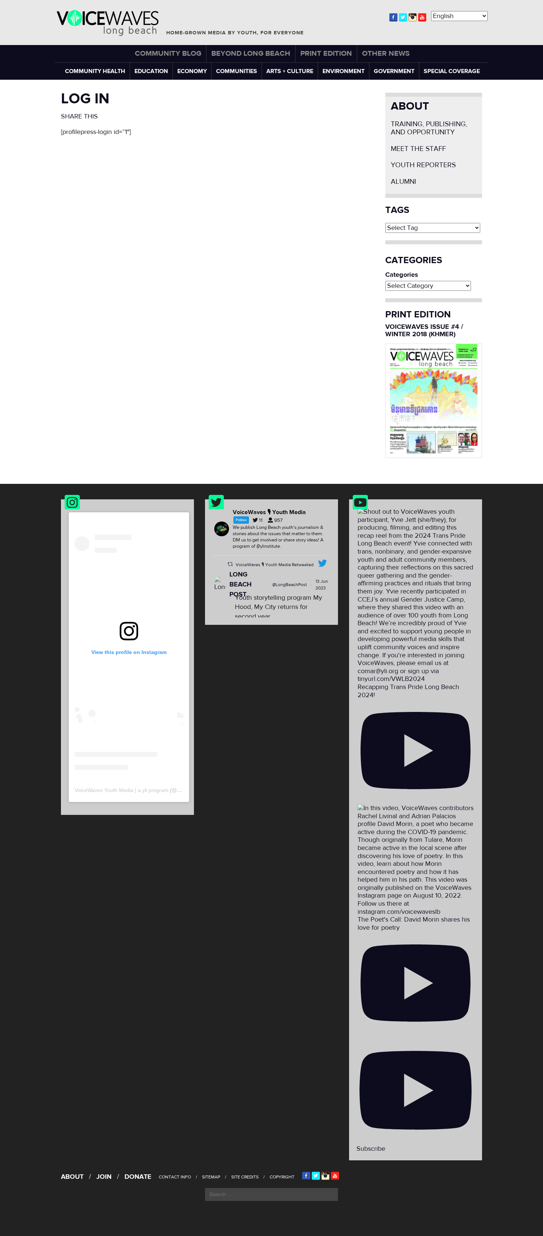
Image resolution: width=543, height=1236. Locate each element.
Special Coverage (452, 71)
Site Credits (245, 1177)
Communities (236, 71)
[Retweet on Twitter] (230, 564)
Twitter (403, 17)
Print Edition (326, 53)
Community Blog (168, 53)
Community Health (95, 71)
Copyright (282, 1177)
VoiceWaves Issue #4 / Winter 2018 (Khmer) (424, 330)
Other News (386, 53)
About (410, 106)
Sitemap (211, 1177)
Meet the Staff (418, 149)
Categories (401, 275)
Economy (192, 71)
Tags (397, 210)
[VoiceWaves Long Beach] (110, 23)
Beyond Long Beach (250, 53)
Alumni (403, 182)
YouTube (422, 17)
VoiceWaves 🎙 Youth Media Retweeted (275, 565)
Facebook (393, 17)
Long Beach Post (240, 584)
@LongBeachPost (289, 585)
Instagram (412, 17)
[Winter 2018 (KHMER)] (433, 400)
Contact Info (175, 1177)
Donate (137, 1177)
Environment (343, 71)
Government (394, 71)
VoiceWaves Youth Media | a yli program (121, 790)
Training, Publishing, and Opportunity (429, 128)
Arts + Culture (289, 71)
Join (104, 1177)
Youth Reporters (423, 165)
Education (151, 71)
